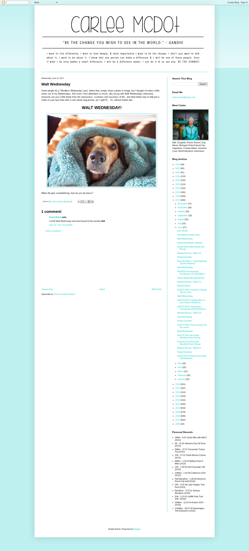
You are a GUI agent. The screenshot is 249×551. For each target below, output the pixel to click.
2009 (178, 412)
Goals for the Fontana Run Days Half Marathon (192, 357)
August (181, 219)
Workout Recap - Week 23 (189, 313)
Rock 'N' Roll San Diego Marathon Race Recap (189, 336)
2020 (178, 188)
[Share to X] (86, 201)
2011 (178, 404)
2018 (178, 196)
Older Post (156, 289)
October (181, 211)
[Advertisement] (101, 260)
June (180, 227)
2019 (178, 192)
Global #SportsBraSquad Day (190, 278)
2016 (178, 384)
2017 (178, 200)
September (183, 215)
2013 (178, 396)
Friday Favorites (184, 257)
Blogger (136, 529)
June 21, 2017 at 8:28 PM (60, 225)
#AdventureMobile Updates (189, 243)
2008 (178, 416)
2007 (178, 420)
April (180, 367)
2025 (178, 168)
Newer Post (47, 289)
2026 (178, 164)
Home (102, 289)
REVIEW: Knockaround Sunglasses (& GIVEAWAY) (191, 272)
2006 (178, 424)
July (180, 223)
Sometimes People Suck (188, 235)
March (181, 371)
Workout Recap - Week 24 (189, 282)
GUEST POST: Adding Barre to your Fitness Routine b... (191, 301)
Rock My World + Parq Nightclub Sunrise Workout (192, 262)
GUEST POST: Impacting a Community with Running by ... (192, 307)
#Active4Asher (184, 286)
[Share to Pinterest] (92, 201)
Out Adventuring (184, 317)
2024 (178, 172)
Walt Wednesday (185, 239)
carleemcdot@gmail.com (183, 97)
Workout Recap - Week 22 (189, 348)
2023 (178, 176)
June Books (182, 231)
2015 (178, 388)
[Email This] (79, 201)
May (180, 363)
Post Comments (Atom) (64, 294)
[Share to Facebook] (89, 201)
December (183, 203)
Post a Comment (53, 231)
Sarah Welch (55, 217)
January (182, 379)
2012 (178, 400)
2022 (178, 180)
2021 (178, 184)
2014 (178, 392)
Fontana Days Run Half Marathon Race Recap (189, 343)
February (182, 375)
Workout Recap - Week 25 (189, 253)
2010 (178, 408)
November (183, 207)
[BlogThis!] (82, 201)
